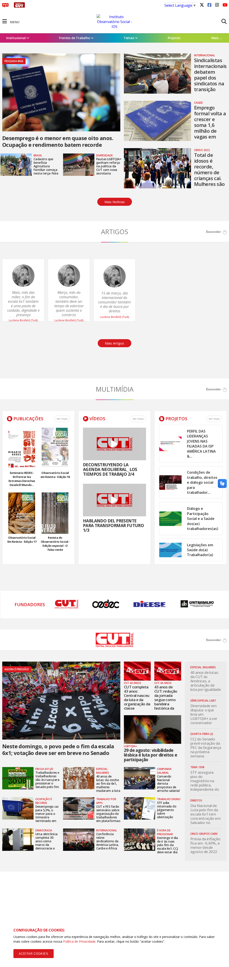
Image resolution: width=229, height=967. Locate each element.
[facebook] (209, 4)
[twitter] (201, 4)
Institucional (16, 38)
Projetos (174, 38)
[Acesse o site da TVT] (5, 6)
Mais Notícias (114, 202)
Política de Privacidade (79, 941)
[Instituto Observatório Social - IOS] (114, 21)
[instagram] (217, 4)
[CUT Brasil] (115, 645)
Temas (129, 38)
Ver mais (62, 419)
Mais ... (216, 38)
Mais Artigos (114, 343)
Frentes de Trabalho (75, 38)
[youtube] (224, 4)
